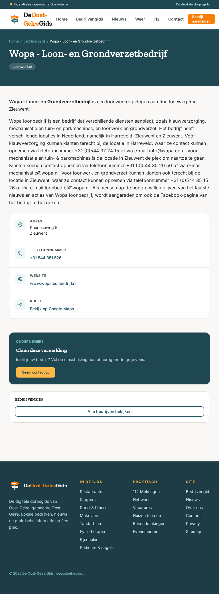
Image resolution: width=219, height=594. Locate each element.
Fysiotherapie (92, 531)
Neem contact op (36, 372)
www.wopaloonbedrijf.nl (53, 283)
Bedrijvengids (89, 19)
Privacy (193, 523)
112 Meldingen (146, 491)
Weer (140, 19)
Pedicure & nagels (96, 547)
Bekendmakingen (149, 523)
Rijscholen (89, 539)
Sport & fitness (93, 507)
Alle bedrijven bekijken (109, 411)
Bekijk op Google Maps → (54, 308)
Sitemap (193, 531)
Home (62, 19)
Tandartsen (90, 523)
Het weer (141, 499)
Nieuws (119, 19)
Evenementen (145, 531)
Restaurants (91, 491)
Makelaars (89, 515)
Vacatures (142, 507)
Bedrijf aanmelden (201, 19)
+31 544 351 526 (46, 257)
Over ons (194, 507)
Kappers (88, 499)
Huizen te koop (147, 515)
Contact (176, 19)
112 (157, 19)
